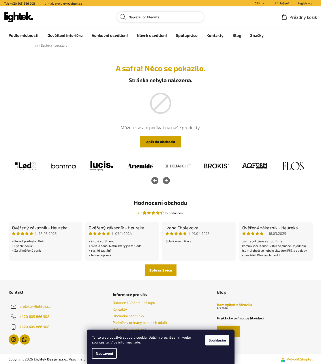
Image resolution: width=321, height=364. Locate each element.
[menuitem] (23, 35)
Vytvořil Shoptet (300, 359)
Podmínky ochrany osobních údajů (140, 322)
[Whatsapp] (25, 339)
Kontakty (120, 309)
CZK (258, 3)
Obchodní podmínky (128, 316)
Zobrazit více (160, 270)
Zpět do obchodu (160, 142)
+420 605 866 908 (34, 316)
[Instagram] (14, 339)
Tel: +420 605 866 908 (19, 3)
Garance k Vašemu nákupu (134, 302)
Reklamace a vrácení (129, 329)
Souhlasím (217, 340)
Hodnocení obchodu (160, 202)
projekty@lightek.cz (35, 306)
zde (137, 342)
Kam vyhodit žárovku (234, 305)
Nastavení (104, 353)
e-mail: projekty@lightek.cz (63, 3)
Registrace (305, 3)
